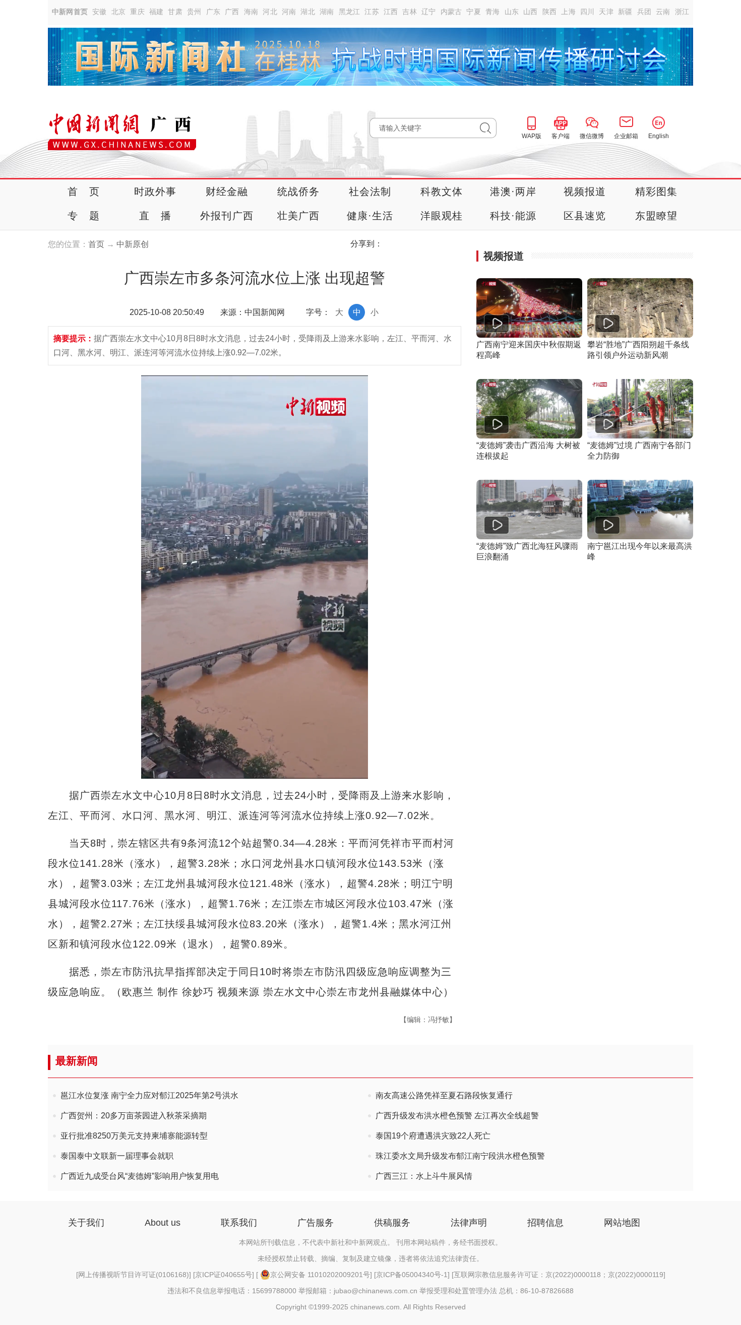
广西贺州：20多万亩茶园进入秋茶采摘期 (133, 1115)
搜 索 (488, 128)
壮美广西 (298, 215)
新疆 (625, 12)
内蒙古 (451, 12)
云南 (663, 12)
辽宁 (428, 12)
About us (162, 1223)
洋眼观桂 (441, 215)
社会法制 (370, 191)
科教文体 (441, 191)
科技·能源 (513, 215)
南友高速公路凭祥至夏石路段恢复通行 (444, 1095)
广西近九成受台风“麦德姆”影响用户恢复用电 (139, 1176)
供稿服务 (392, 1223)
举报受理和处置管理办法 (458, 1291)
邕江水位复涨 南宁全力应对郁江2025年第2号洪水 (149, 1095)
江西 (391, 12)
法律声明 (469, 1223)
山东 (512, 12)
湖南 (327, 12)
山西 (530, 12)
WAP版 (531, 136)
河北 (270, 12)
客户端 (560, 136)
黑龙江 (349, 12)
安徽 (99, 12)
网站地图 (622, 1223)
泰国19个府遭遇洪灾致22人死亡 (433, 1135)
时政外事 (155, 191)
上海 (568, 12)
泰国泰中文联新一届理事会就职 (116, 1156)
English (658, 136)
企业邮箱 (626, 136)
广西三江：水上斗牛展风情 (424, 1176)
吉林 (409, 12)
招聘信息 (545, 1223)
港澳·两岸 (513, 191)
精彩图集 (656, 191)
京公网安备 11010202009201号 (320, 1275)
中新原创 (132, 244)
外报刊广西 (227, 215)
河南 (289, 12)
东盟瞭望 (656, 215)
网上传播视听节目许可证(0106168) (133, 1275)
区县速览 (585, 215)
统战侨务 (298, 191)
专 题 (84, 215)
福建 (156, 12)
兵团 (644, 12)
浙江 (682, 12)
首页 (96, 244)
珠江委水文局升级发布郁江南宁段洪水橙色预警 (460, 1156)
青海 (492, 12)
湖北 (307, 12)
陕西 (549, 12)
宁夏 (473, 12)
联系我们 (239, 1223)
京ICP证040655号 (223, 1275)
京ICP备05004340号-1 (412, 1275)
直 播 (155, 215)
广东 (213, 12)
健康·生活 (370, 215)
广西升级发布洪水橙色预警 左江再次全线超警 (457, 1115)
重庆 (137, 12)
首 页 (84, 191)
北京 (118, 12)
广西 (232, 12)
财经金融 (227, 191)
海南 (251, 12)
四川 (587, 12)
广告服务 (315, 1223)
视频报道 (585, 191)
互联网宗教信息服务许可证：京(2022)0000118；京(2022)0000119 (558, 1275)
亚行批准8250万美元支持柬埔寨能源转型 (134, 1135)
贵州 (194, 12)
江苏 (371, 12)
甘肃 (175, 12)
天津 (606, 12)
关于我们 (86, 1223)
